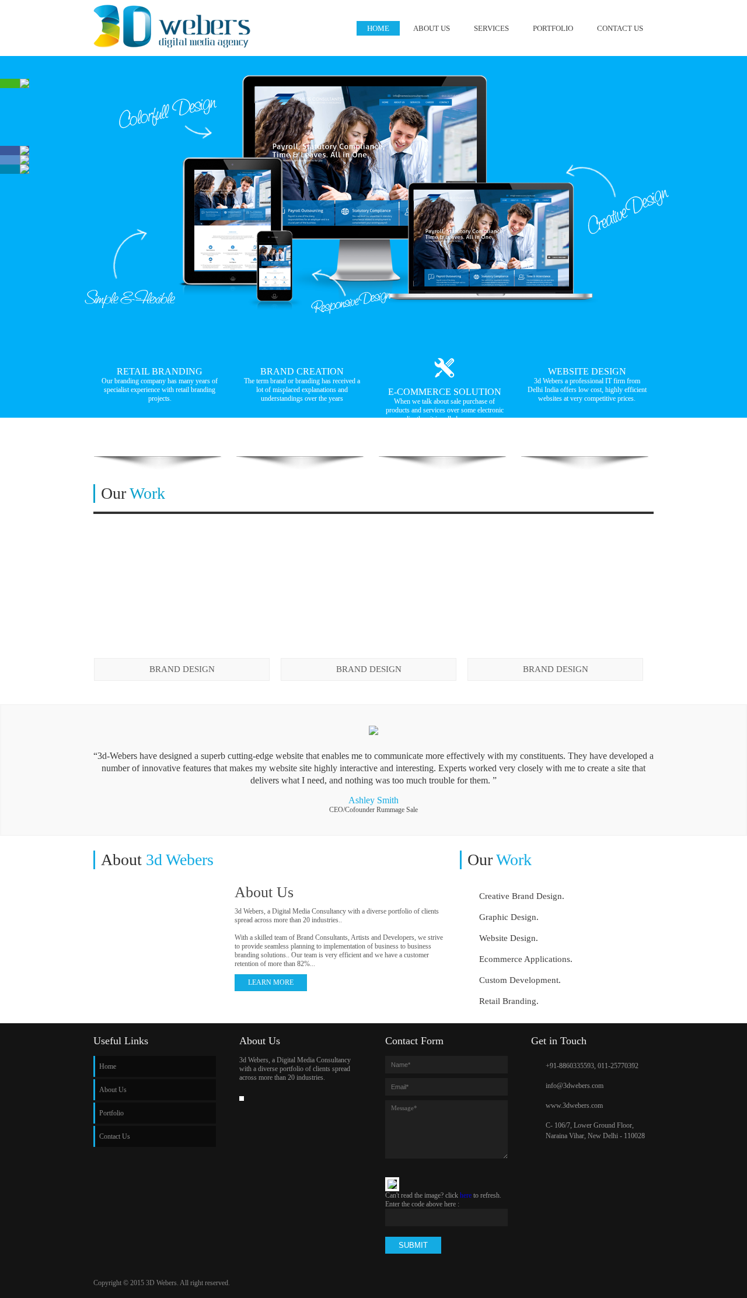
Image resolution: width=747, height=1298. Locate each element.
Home (378, 28)
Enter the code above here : (422, 1204)
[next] (645, 501)
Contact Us (114, 1136)
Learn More (271, 982)
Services (491, 28)
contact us (620, 28)
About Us (113, 1090)
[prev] (628, 501)
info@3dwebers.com (574, 1086)
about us (431, 28)
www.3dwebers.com (574, 1105)
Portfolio (553, 28)
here (466, 1195)
